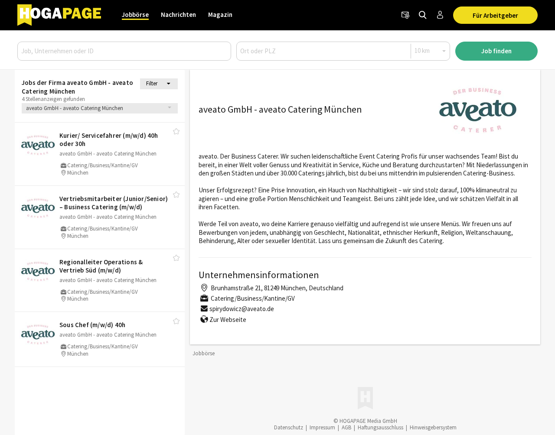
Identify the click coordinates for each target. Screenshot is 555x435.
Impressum (322, 427)
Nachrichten (178, 14)
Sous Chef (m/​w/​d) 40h (92, 325)
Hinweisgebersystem (433, 427)
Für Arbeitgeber (495, 15)
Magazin (220, 14)
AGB (346, 427)
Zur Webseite (227, 319)
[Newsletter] (405, 15)
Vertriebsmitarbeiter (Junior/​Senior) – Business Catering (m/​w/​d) (113, 203)
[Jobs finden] (422, 15)
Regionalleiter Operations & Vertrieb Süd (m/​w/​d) (101, 266)
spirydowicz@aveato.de (241, 309)
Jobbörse (135, 14)
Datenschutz (288, 427)
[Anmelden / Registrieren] (440, 15)
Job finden (496, 51)
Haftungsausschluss (380, 427)
